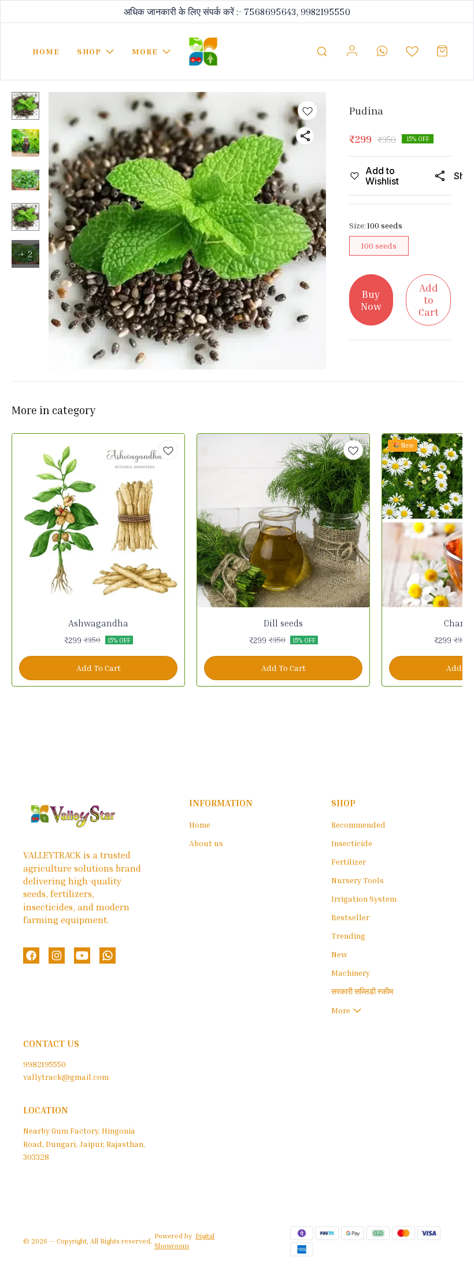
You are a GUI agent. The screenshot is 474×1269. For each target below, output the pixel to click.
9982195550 (44, 1064)
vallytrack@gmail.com (66, 1077)
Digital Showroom (184, 1240)
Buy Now (371, 299)
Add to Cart (429, 299)
